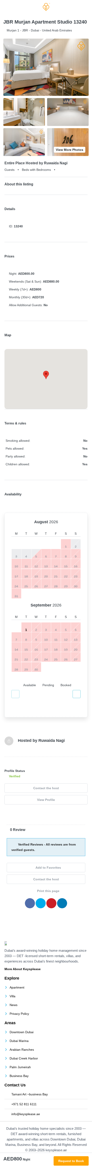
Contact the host (46, 788)
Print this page (47, 891)
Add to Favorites (48, 867)
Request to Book (71, 1161)
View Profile (46, 800)
